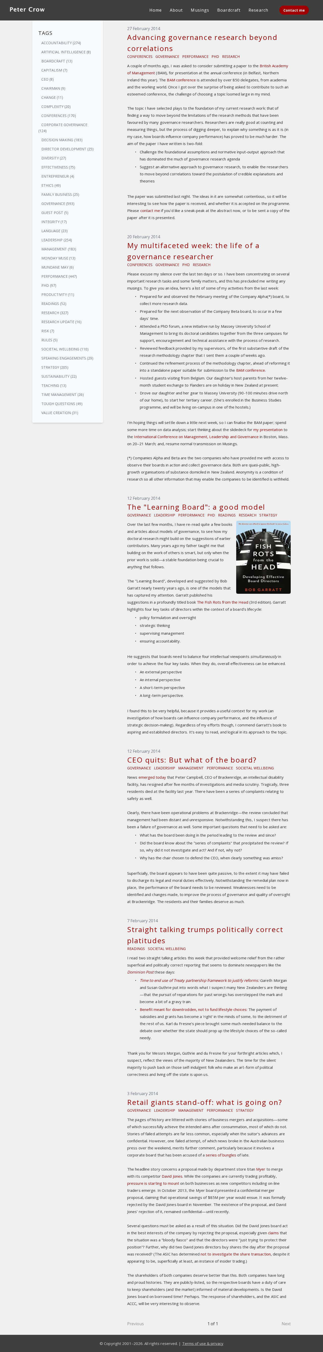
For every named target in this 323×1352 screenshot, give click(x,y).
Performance (195, 56)
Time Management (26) (62, 394)
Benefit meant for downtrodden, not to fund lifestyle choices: (193, 1009)
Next (286, 1323)
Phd (215, 56)
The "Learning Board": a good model (196, 507)
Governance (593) (57, 203)
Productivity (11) (57, 294)
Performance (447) (59, 276)
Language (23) (54, 230)
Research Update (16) (61, 321)
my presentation (268, 429)
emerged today (152, 777)
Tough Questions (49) (62, 403)
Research (231, 56)
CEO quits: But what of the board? (192, 760)
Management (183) (58, 249)
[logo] (27, 10)
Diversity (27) (53, 158)
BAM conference (181, 79)
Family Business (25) (60, 194)
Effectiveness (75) (58, 167)
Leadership (164, 515)
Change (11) (52, 97)
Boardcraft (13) (56, 61)
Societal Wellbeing (255, 768)
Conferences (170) (58, 115)
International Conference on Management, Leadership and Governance (197, 436)
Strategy (268, 515)
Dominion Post (140, 972)
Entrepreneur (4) (57, 176)
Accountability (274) (61, 42)
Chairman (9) (53, 88)
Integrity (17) (54, 221)
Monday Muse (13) (58, 258)
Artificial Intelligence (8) (66, 52)
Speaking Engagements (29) (67, 358)
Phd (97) (48, 285)
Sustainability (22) (59, 376)
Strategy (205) (54, 367)
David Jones (172, 1176)
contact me (150, 210)
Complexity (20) (56, 106)
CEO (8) (47, 79)
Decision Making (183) (62, 139)
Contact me (294, 10)
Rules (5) (49, 340)
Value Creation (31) (59, 412)
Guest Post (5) (54, 212)
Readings (227, 515)
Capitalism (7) (54, 70)
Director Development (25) (67, 149)
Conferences (139, 56)
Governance (167, 56)
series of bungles (221, 1154)
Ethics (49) (51, 185)
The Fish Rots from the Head (222, 602)
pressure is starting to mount (153, 1183)
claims (273, 1232)
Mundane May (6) (57, 267)
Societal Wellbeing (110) (65, 349)
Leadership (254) (56, 240)
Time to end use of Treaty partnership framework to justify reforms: (199, 980)
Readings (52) (53, 303)
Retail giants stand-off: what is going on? (204, 1102)
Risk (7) (47, 330)
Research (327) (54, 312)
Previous (135, 1323)
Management (191, 768)
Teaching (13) (53, 385)
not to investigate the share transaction (236, 1253)
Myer (260, 1169)
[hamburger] (54, 9)
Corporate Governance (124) (62, 127)
